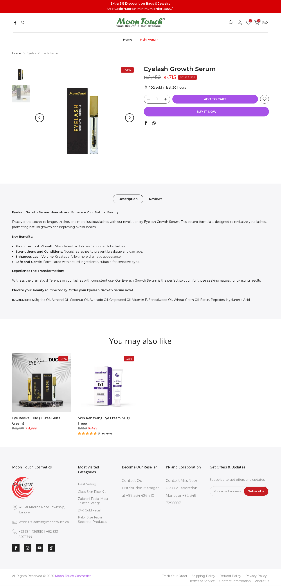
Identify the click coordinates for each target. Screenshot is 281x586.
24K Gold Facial (89, 510)
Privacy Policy (256, 576)
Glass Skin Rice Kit (92, 492)
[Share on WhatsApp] (22, 22)
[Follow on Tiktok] (51, 548)
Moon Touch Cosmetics (73, 576)
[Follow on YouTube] (39, 548)
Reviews (155, 199)
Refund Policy (230, 576)
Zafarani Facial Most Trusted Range (93, 501)
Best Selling (87, 484)
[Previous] (39, 117)
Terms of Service (202, 581)
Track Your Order (174, 576)
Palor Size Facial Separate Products (92, 519)
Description (128, 199)
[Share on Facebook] (15, 22)
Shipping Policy (203, 576)
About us (262, 581)
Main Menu (148, 39)
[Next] (129, 117)
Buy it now (206, 112)
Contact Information (235, 581)
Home (127, 39)
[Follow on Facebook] (16, 548)
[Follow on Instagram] (27, 548)
